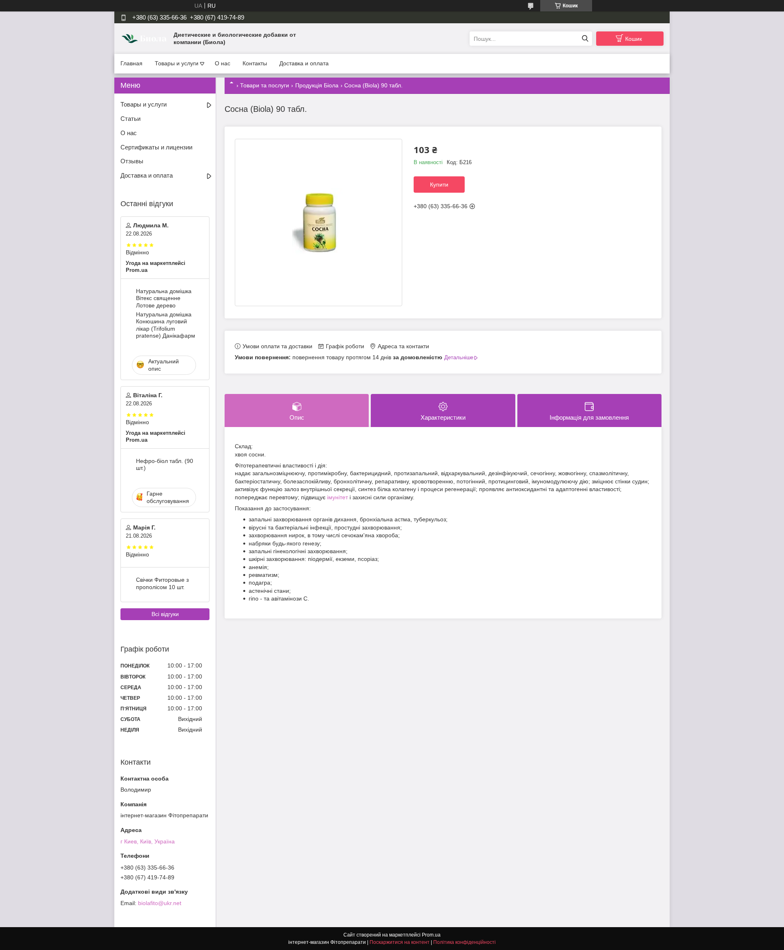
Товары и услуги (176, 63)
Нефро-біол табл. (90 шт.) (164, 465)
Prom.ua (431, 935)
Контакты (255, 63)
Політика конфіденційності (464, 942)
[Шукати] (585, 38)
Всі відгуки (165, 614)
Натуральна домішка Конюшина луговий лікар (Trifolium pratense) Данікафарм (165, 325)
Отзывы (131, 161)
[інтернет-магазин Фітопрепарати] (144, 38)
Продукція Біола (317, 85)
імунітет (337, 497)
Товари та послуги (264, 85)
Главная (131, 63)
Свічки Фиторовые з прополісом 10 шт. (162, 583)
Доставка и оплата (304, 63)
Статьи (130, 118)
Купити (439, 184)
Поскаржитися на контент (400, 942)
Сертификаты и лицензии (156, 147)
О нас (222, 63)
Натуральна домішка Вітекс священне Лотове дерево (164, 298)
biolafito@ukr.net (159, 903)
